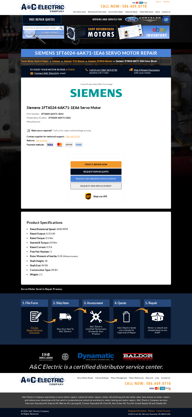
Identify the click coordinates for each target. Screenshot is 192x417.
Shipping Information (137, 411)
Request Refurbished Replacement (96, 179)
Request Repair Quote (96, 171)
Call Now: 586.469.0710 (124, 6)
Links (157, 378)
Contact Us (166, 12)
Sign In (158, 2)
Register (166, 2)
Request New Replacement (95, 186)
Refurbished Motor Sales (97, 12)
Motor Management (119, 378)
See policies (41, 140)
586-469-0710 (73, 136)
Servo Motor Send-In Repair (35, 61)
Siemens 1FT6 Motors (74, 61)
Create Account (163, 411)
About (157, 12)
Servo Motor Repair (115, 12)
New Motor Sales (79, 12)
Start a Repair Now (96, 164)
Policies (151, 411)
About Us (149, 378)
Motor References (146, 12)
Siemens (56, 61)
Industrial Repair (131, 12)
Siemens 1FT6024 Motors (100, 61)
